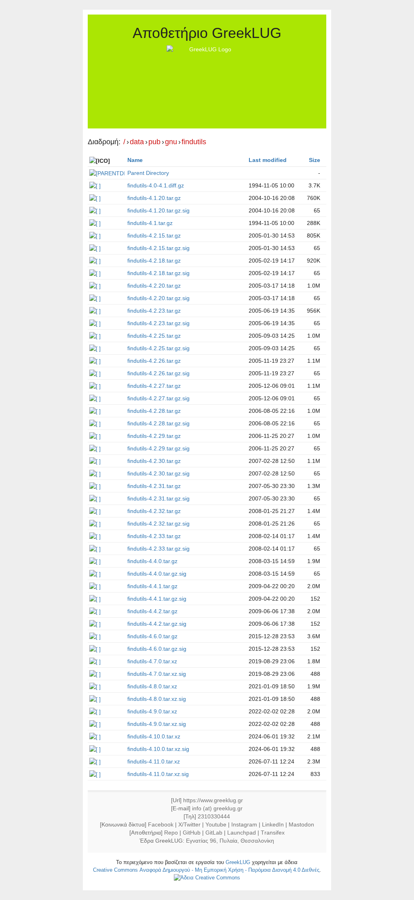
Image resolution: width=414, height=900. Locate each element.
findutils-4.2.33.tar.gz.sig (158, 548)
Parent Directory (148, 173)
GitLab (213, 832)
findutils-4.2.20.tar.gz (154, 285)
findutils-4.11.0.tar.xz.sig (158, 774)
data (137, 142)
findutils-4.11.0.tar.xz (153, 761)
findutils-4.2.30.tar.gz (154, 461)
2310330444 (214, 816)
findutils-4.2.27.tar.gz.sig (158, 398)
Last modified (268, 160)
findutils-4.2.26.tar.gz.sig (158, 373)
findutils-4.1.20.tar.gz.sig (158, 210)
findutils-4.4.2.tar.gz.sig (156, 623)
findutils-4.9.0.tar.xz (152, 711)
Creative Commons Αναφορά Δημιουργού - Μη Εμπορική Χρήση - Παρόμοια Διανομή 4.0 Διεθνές (206, 870)
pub (154, 142)
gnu (171, 142)
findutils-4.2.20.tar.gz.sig (158, 298)
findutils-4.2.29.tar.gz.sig (158, 448)
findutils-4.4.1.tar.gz (152, 586)
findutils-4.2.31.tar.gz (154, 486)
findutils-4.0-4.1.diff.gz (155, 185)
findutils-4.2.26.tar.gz (154, 360)
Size (314, 160)
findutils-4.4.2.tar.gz (152, 611)
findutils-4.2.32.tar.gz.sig (158, 523)
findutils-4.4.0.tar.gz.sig (156, 573)
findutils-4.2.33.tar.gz (154, 536)
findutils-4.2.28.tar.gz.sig (158, 423)
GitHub (192, 832)
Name (135, 160)
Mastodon (301, 824)
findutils (194, 142)
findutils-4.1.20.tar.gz (154, 198)
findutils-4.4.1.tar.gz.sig (156, 598)
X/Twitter (189, 824)
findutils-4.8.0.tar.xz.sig (156, 699)
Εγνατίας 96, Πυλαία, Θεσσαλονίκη (230, 840)
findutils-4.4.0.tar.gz (152, 561)
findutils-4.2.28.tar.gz (154, 411)
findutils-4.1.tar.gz (150, 223)
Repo (171, 832)
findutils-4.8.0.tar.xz (152, 686)
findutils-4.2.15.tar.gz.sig (158, 248)
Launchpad (241, 832)
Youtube (215, 824)
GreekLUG (238, 862)
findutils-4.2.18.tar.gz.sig (158, 273)
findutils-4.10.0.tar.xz (153, 736)
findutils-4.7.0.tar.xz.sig (156, 674)
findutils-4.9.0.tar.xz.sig (156, 724)
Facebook (160, 824)
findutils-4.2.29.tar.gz (154, 436)
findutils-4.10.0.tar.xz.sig (158, 749)
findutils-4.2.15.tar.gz (154, 235)
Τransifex (273, 832)
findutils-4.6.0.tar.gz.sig (156, 649)
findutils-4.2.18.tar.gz (154, 260)
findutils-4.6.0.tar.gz (152, 636)
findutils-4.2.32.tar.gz (154, 511)
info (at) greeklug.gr (217, 808)
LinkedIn (273, 824)
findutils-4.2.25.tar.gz (154, 335)
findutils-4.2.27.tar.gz (154, 386)
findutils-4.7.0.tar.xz (152, 661)
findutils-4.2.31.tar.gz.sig (158, 498)
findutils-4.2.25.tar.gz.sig (158, 348)
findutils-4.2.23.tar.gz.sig (158, 323)
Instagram (244, 824)
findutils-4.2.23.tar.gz (154, 310)
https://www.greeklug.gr (213, 800)
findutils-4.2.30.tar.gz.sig (158, 473)
